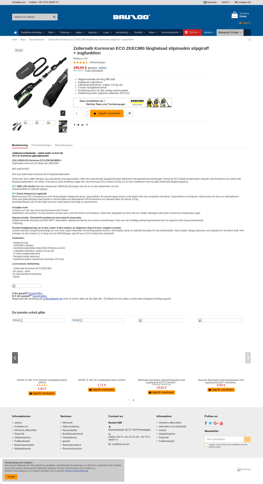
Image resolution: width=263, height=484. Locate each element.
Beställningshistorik (73, 434)
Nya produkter (70, 430)
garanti (66, 441)
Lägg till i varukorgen (109, 113)
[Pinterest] (87, 125)
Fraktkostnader (22, 441)
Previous (15, 358)
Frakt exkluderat (94, 70)
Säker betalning (71, 426)
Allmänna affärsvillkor (25, 430)
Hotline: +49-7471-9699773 (44, 2)
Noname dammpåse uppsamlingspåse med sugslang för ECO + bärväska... (221, 381)
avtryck (18, 422)
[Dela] (74, 125)
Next (248, 358)
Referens (78, 58)
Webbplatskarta (22, 448)
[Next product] (250, 40)
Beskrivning (20, 145)
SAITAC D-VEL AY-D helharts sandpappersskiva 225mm (42, 381)
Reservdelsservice (72, 448)
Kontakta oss (19, 2)
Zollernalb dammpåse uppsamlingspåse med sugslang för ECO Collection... (161, 381)
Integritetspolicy (22, 437)
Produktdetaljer (41, 145)
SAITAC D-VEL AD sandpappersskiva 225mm (102, 380)
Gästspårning (70, 437)
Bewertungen (64, 145)
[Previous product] (249, 40)
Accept (11, 476)
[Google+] (82, 125)
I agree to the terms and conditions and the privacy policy (228, 445)
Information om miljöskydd (172, 426)
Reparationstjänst (72, 445)
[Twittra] (78, 125)
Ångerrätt (19, 434)
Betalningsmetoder (24, 445)
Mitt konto (68, 422)
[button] (32, 32)
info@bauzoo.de (120, 444)
